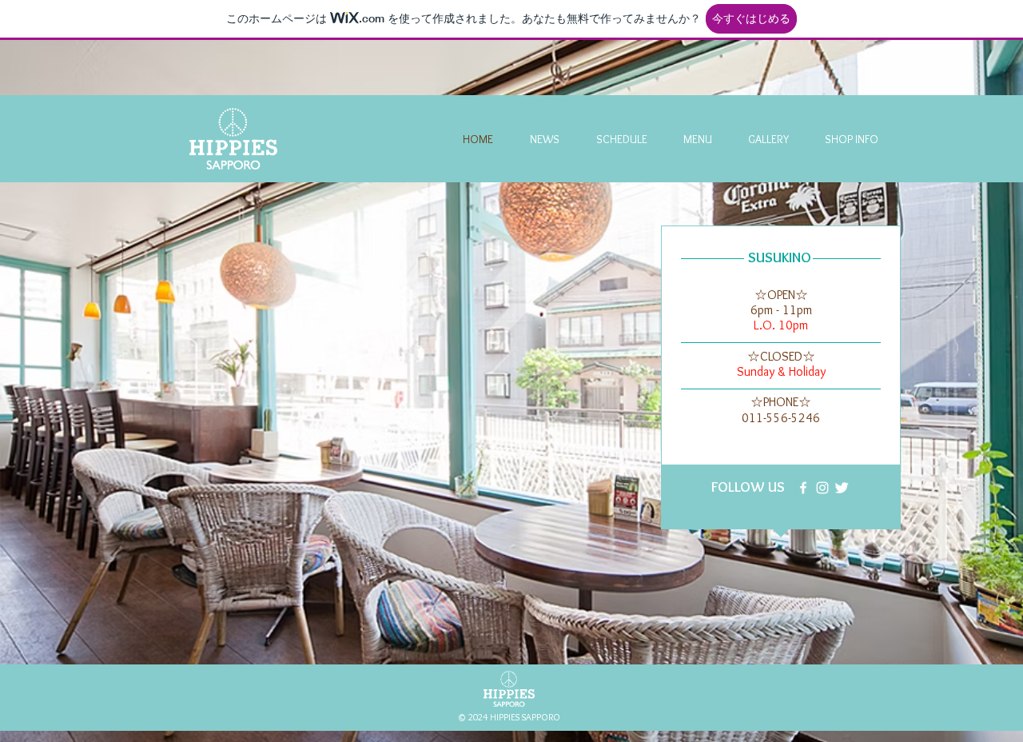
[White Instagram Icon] (822, 488)
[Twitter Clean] (842, 488)
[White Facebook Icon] (803, 488)
